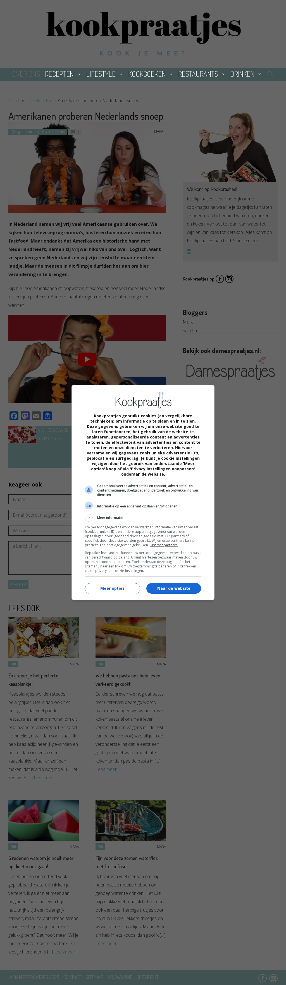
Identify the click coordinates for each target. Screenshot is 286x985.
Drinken (242, 73)
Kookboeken (147, 73)
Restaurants (198, 73)
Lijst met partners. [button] (164, 545)
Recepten (59, 73)
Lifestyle (101, 73)
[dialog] (143, 492)
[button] (143, 518)
